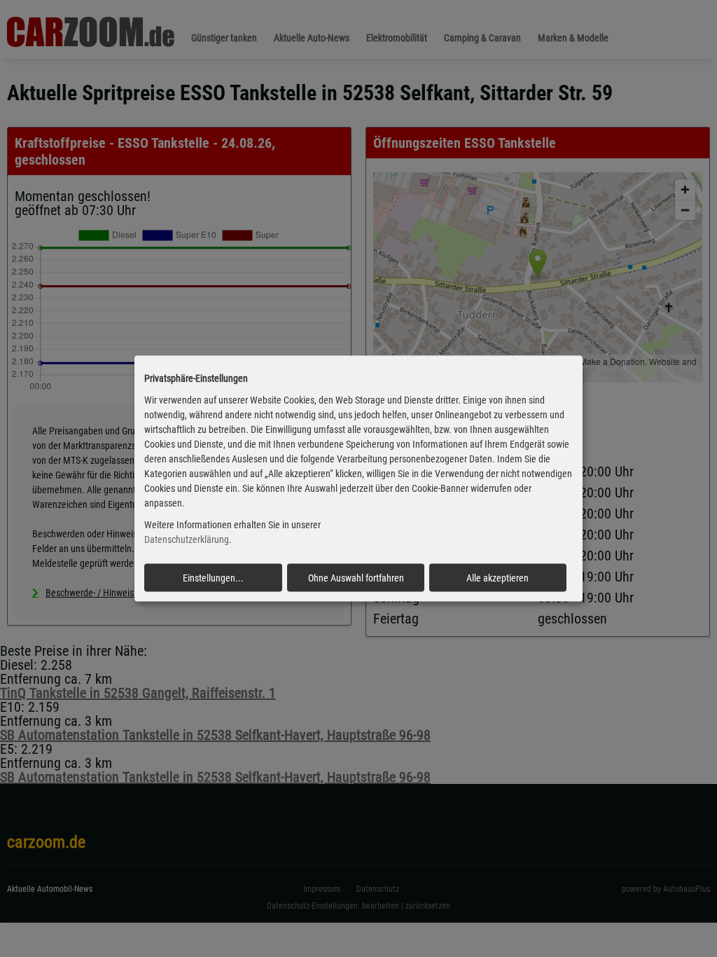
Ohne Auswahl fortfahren (356, 577)
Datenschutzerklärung (186, 539)
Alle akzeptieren (497, 577)
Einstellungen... (213, 577)
